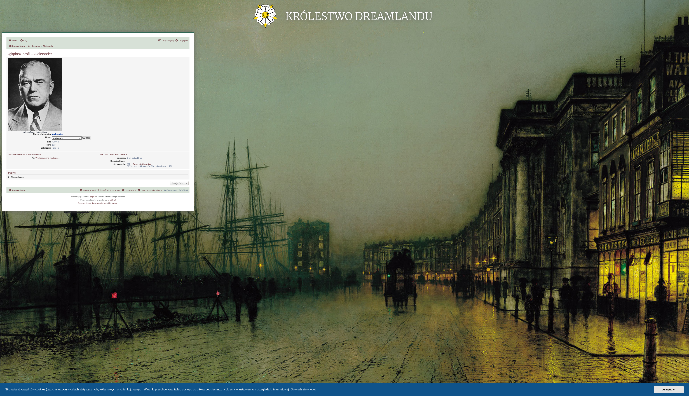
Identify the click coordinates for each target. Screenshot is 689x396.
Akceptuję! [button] (669, 389)
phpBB (93, 197)
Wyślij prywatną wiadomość (48, 158)
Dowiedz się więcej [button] (303, 389)
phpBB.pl (112, 200)
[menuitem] (23, 40)
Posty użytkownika (142, 164)
